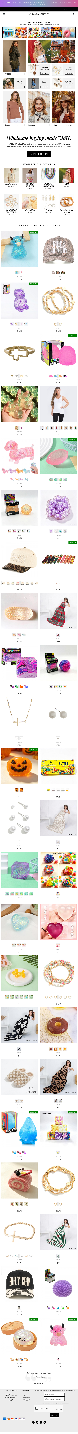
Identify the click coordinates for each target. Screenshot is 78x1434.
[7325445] (60, 376)
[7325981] (48, 790)
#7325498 (19, 1156)
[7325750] (12, 479)
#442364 (58, 328)
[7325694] (51, 1049)
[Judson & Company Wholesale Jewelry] (39, 14)
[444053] (26, 376)
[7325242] (12, 1359)
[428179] (12, 1256)
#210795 (58, 742)
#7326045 (19, 1208)
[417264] (12, 376)
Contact (26, 1394)
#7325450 (58, 1311)
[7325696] (65, 1049)
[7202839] (22, 583)
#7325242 (19, 1363)
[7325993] (28, 531)
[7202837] (13, 583)
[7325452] (67, 1308)
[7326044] (26, 1204)
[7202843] (37, 583)
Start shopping (39, 154)
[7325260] (51, 479)
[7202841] (32, 583)
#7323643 (58, 1104)
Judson (9, 2)
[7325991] (19, 531)
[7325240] (21, 1359)
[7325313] (17, 1101)
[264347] (19, 842)
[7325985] (67, 790)
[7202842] (3, 583)
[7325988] (21, 790)
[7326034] (65, 531)
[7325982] (53, 790)
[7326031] (56, 531)
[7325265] (17, 272)
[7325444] (56, 376)
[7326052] (14, 635)
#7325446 (58, 380)
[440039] (70, 997)
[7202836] (8, 583)
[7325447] (65, 376)
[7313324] (56, 428)
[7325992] (24, 531)
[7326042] (17, 1204)
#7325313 (19, 1104)
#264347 (19, 845)
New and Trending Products (38, 225)
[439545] (56, 997)
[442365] (60, 324)
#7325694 (58, 1052)
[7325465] (12, 894)
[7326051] (24, 635)
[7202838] (18, 583)
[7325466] (17, 894)
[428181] (21, 1256)
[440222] (60, 1204)
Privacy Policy (26, 1399)
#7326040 (58, 949)
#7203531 (19, 1311)
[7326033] (60, 531)
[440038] (65, 997)
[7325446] (51, 376)
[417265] (17, 376)
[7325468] (26, 894)
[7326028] (60, 686)
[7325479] (26, 686)
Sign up (54, 1415)
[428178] (7, 1256)
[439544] (46, 997)
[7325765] (17, 997)
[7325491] (26, 324)
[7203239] (58, 272)
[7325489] (21, 324)
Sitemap (10, 1399)
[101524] (21, 738)
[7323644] (60, 1101)
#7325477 (19, 690)
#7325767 (19, 1001)
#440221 (58, 1208)
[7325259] (65, 479)
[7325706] (17, 428)
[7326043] (21, 1204)
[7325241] (26, 1359)
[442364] (56, 324)
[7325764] (12, 997)
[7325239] (17, 1359)
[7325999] (19, 945)
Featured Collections (38, 164)
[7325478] (21, 686)
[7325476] (17, 686)
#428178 (19, 1260)
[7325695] (60, 1049)
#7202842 (19, 587)
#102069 (19, 742)
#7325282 (58, 638)
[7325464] (7, 894)
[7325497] (24, 1152)
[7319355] (76, 428)
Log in (64, 9)
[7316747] (61, 428)
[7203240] (53, 272)
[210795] (58, 738)
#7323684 (19, 1052)
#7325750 (19, 483)
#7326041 (58, 897)
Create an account (72, 9)
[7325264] (21, 272)
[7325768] (26, 997)
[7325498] (14, 1152)
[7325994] (9, 531)
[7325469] (31, 894)
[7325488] (17, 324)
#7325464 (19, 897)
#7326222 (58, 587)
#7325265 (19, 276)
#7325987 (19, 794)
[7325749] (17, 479)
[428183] (31, 1256)
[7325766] (21, 997)
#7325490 (19, 328)
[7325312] (21, 1101)
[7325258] (60, 479)
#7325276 (58, 845)
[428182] (26, 1256)
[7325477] (12, 686)
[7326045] (12, 1204)
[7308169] (52, 428)
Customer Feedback (10, 1397)
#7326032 (58, 535)
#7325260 (58, 483)
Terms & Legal (26, 1400)
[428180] (17, 1256)
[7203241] (63, 272)
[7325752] (26, 479)
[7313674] (47, 428)
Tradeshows (26, 1397)
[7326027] (56, 686)
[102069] (17, 738)
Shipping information (11, 1394)
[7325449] (58, 1308)
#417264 (19, 380)
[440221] (56, 1204)
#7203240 (58, 276)
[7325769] (31, 997)
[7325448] (53, 1308)
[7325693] (56, 1049)
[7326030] (65, 686)
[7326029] (51, 686)
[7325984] (63, 790)
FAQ (11, 1400)
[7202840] (27, 583)
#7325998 (19, 949)
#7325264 (58, 1363)
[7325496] (19, 1152)
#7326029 (58, 690)
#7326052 (19, 638)
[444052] (21, 376)
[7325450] (48, 1308)
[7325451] (63, 1308)
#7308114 (58, 431)
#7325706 (19, 431)
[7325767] (7, 997)
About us (26, 1395)
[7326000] (24, 945)
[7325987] (17, 790)
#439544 (58, 1001)
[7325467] (21, 894)
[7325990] (14, 531)
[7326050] (19, 635)
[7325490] (12, 324)
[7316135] (71, 428)
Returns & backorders (11, 1395)
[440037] (60, 997)
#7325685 (58, 1156)
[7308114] (42, 428)
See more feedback (39, 1383)
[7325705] (21, 428)
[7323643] (56, 1101)
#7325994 (19, 535)
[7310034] (66, 428)
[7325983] (58, 790)
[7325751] (21, 479)
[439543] (51, 997)
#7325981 (58, 794)
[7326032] (51, 531)
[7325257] (56, 479)
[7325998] (14, 945)
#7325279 (58, 1260)
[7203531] (19, 1308)
